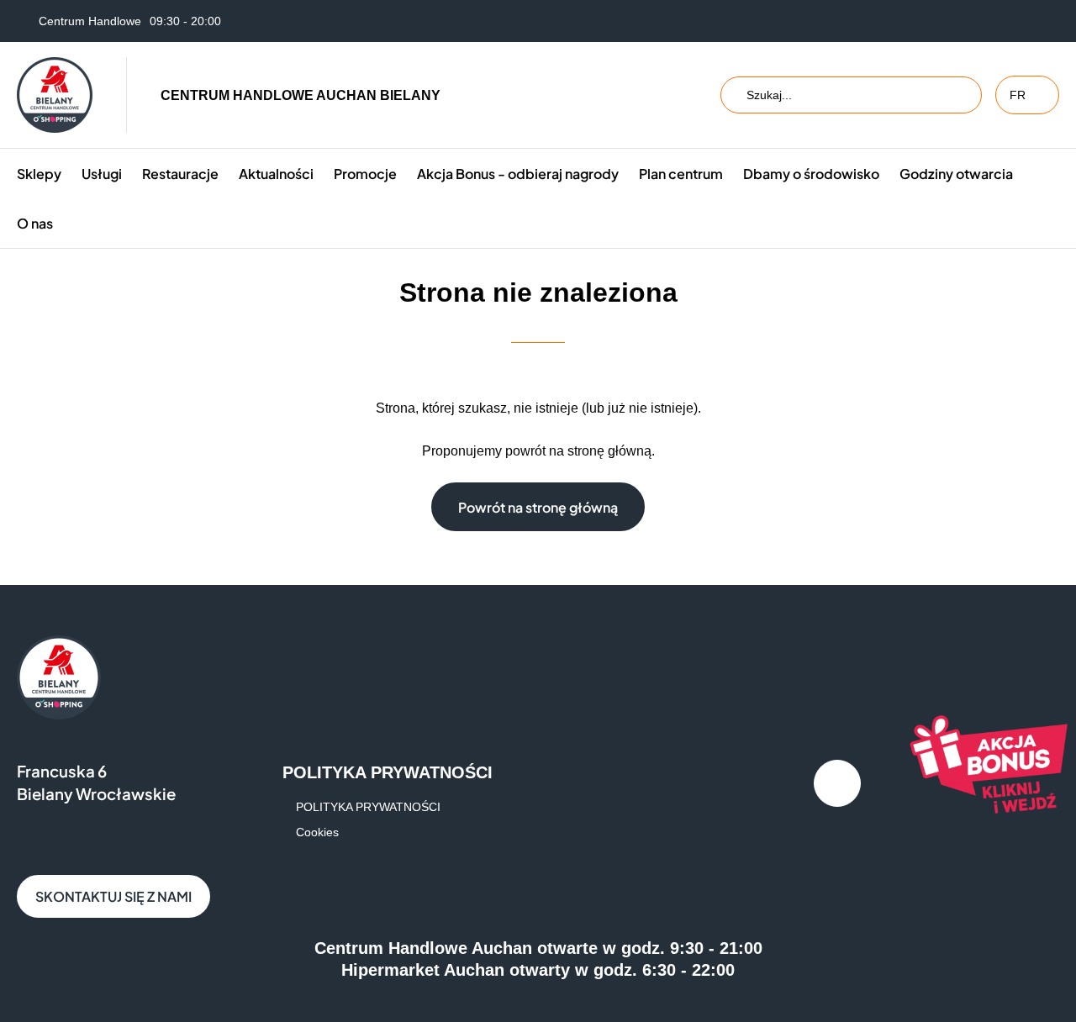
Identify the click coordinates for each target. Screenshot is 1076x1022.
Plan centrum (681, 173)
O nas (35, 223)
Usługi (102, 173)
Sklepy (39, 173)
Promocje (365, 173)
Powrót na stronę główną (538, 507)
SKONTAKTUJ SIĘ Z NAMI (113, 896)
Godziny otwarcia (956, 173)
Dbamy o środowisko (811, 173)
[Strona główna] (54, 95)
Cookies (317, 832)
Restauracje (180, 173)
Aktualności (276, 173)
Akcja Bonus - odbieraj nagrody (518, 173)
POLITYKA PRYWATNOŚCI (368, 807)
